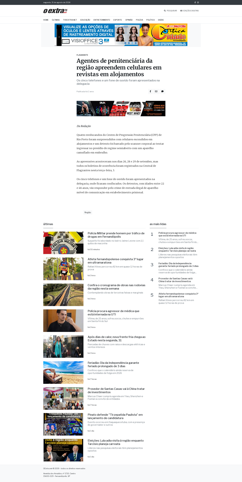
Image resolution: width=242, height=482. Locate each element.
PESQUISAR (171, 11)
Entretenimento (102, 20)
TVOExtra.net (70, 20)
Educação (85, 20)
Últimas (56, 20)
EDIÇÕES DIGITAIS (191, 11)
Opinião (129, 20)
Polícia (139, 20)
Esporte (117, 20)
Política (150, 20)
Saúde (161, 20)
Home (46, 20)
